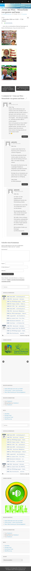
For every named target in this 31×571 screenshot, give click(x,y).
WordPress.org (8, 419)
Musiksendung (8, 23)
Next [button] (27, 362)
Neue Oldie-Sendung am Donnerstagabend (15, 392)
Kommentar (5, 249)
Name (3, 263)
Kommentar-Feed (9, 417)
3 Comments (24, 14)
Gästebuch (9, 401)
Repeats (4, 21)
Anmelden (7, 413)
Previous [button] (3, 362)
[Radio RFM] (15, 5)
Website (3, 270)
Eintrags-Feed (8, 415)
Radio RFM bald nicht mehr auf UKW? (14, 388)
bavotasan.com (22, 569)
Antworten (25, 136)
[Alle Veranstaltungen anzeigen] (27, 18)
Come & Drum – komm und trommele (13, 390)
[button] (3, 335)
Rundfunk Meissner (7, 14)
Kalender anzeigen (24, 335)
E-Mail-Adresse (5, 267)
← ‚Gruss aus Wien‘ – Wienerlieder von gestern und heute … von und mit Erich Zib (7, 89)
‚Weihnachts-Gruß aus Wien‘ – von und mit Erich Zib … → (23, 88)
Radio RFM (15, 568)
